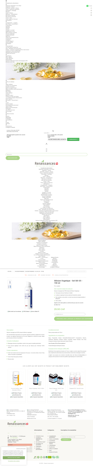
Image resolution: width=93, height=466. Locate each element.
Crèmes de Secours (10, 53)
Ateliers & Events (10, 113)
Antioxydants (9, 59)
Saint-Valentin (9, 99)
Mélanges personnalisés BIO (13, 52)
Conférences (9, 126)
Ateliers (7, 116)
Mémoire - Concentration (11, 14)
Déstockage (8, 111)
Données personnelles (39, 449)
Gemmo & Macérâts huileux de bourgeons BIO (17, 60)
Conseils (90, 5)
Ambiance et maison (52, 443)
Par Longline (57, 286)
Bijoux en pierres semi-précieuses (14, 89)
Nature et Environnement (11, 107)
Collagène (8, 40)
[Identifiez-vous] (46, 144)
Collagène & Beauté (10, 127)
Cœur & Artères (9, 42)
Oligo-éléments (9, 58)
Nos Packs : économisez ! (12, 24)
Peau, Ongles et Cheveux (12, 19)
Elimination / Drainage (11, 10)
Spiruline (8, 26)
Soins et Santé (9, 104)
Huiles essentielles (54, 439)
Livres (7, 102)
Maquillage (8, 117)
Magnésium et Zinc (10, 31)
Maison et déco (9, 95)
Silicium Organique (10, 33)
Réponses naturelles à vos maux (13, 5)
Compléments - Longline (11, 22)
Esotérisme (52, 447)
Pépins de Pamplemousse (12, 37)
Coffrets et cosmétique (11, 85)
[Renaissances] (46, 163)
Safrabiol (8, 27)
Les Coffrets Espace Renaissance (14, 97)
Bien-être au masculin (11, 16)
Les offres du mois (10, 110)
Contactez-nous (40, 436)
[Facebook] (91, 8)
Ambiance (8, 90)
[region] (14, 456)
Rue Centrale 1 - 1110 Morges (17, 436)
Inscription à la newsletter (39, 444)
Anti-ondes (8, 91)
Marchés (8, 123)
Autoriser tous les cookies (14, 457)
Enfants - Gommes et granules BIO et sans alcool (17, 49)
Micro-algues (9, 57)
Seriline (7, 29)
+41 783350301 (14, 438)
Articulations (9, 20)
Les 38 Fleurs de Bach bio (12, 47)
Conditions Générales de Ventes (39, 439)
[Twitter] (91, 10)
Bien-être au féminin (10, 15)
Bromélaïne (8, 43)
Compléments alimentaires (12, 3)
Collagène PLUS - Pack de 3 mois (76, 388)
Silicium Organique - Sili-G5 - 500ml (36, 388)
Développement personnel (12, 105)
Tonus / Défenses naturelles (12, 9)
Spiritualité (8, 108)
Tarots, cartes (9, 106)
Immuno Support (9, 41)
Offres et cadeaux (10, 81)
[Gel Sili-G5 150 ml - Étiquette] (10, 287)
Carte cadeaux (9, 92)
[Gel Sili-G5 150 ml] (10, 282)
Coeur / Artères (9, 13)
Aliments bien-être (10, 62)
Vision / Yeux (9, 18)
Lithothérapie (52, 445)
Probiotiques (9, 25)
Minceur (7, 11)
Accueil (9, 271)
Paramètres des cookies (14, 461)
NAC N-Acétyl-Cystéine (11, 32)
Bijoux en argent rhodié (11, 88)
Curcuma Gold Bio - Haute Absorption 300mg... (16, 389)
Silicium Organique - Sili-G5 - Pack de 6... (56, 389)
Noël (50, 450)
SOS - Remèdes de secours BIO (13, 48)
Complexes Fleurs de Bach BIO (13, 51)
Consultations (9, 120)
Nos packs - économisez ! (12, 100)
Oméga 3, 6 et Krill (10, 30)
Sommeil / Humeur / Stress (12, 8)
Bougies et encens (10, 86)
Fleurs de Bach (9, 46)
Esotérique (8, 118)
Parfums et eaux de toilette (12, 96)
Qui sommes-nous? (40, 442)
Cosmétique (52, 440)
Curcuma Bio (9, 38)
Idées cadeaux (9, 84)
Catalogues (38, 446)
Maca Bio (8, 36)
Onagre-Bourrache (10, 35)
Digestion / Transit (10, 7)
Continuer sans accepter (21, 448)
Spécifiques (8, 56)
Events (7, 122)
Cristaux (8, 94)
